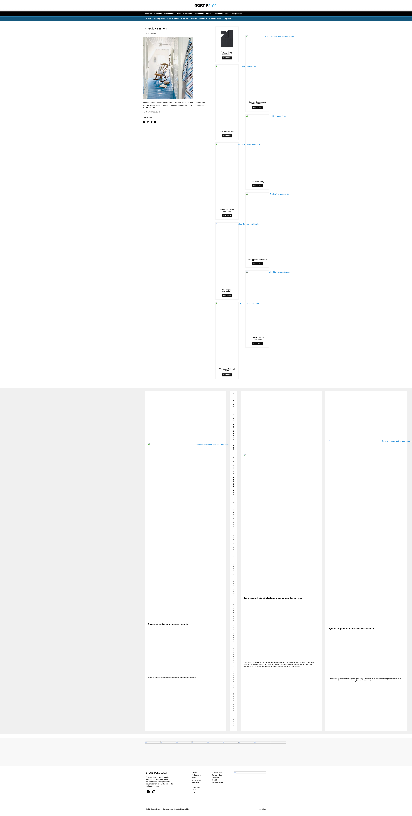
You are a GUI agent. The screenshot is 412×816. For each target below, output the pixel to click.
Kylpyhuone (196, 787)
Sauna (194, 790)
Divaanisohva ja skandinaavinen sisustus (168, 624)
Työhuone (195, 782)
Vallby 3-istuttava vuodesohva (257, 338)
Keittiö (194, 777)
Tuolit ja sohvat (217, 775)
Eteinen (194, 785)
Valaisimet (215, 777)
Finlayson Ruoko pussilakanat (226, 53)
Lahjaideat (215, 785)
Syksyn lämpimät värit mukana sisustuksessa (351, 628)
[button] (144, 122)
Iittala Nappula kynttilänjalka (227, 290)
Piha (193, 792)
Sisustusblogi (156, 772)
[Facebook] (148, 792)
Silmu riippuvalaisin (227, 132)
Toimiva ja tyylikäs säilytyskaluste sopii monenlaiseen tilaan (273, 598)
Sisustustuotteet (217, 782)
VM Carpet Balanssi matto (227, 370)
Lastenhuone (196, 780)
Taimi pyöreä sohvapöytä (257, 260)
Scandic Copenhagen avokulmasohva (257, 103)
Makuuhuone (196, 775)
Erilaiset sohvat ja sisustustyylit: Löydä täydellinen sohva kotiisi (233, 449)
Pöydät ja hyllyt (217, 772)
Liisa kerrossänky (257, 182)
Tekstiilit (214, 780)
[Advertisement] (176, 146)
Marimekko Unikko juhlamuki (227, 210)
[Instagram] (153, 792)
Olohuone (153, 34)
